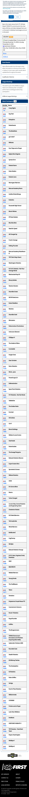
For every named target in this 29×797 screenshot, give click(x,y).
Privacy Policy (6, 8)
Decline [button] (17, 17)
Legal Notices (5, 785)
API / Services (5, 774)
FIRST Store (4, 781)
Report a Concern (21, 785)
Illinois (4, 53)
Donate (18, 778)
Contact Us (4, 778)
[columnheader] (5, 105)
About (18, 774)
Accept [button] (11, 17)
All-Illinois (5, 57)
